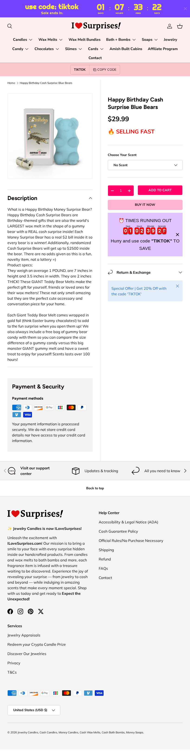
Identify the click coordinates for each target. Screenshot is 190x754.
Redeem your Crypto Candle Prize (36, 644)
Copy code (106, 69)
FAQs (103, 568)
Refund (105, 559)
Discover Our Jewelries (26, 653)
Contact (95, 57)
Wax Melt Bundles (85, 39)
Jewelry (170, 39)
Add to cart (160, 190)
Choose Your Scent (122, 155)
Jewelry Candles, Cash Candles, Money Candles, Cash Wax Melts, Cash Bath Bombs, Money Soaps (80, 732)
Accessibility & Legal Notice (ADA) (128, 522)
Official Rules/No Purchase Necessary (131, 540)
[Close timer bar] (185, 8)
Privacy (13, 663)
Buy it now (145, 205)
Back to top (95, 488)
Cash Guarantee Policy (118, 531)
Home (11, 83)
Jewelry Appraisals (23, 635)
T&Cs (12, 672)
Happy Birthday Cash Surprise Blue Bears (46, 83)
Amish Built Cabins (126, 48)
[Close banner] (177, 234)
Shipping (106, 549)
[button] (180, 26)
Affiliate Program (163, 48)
